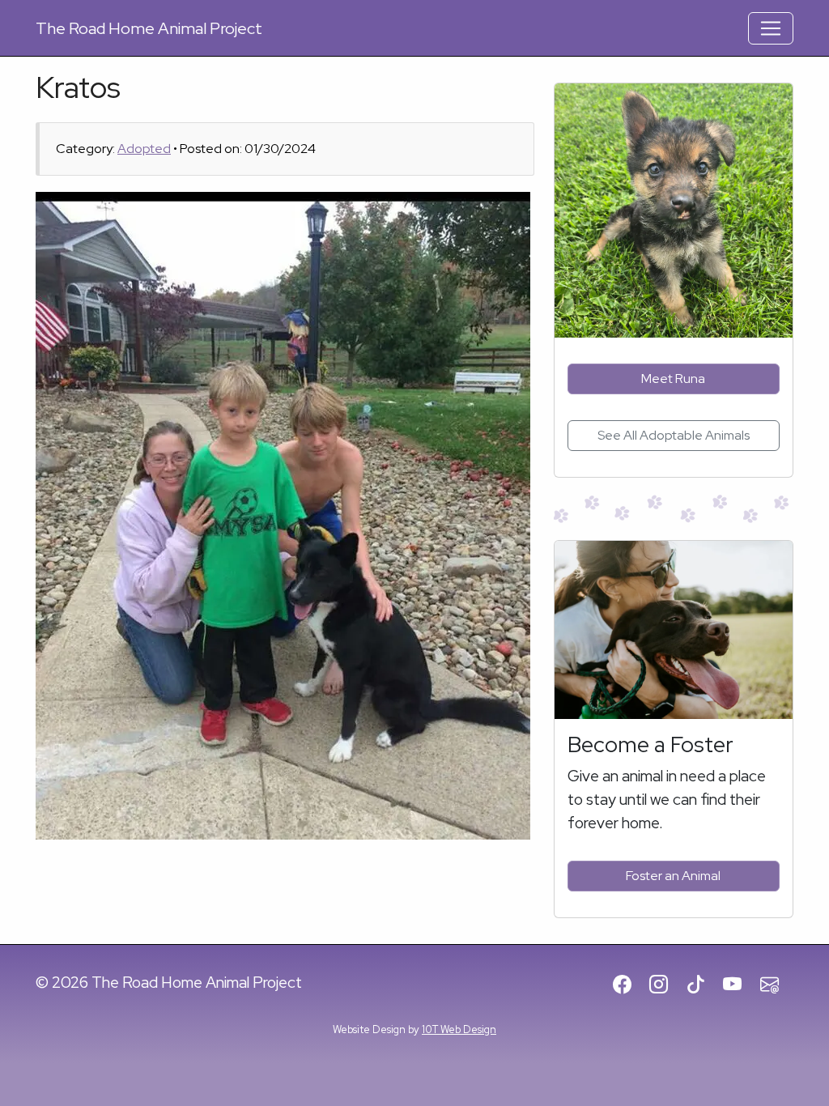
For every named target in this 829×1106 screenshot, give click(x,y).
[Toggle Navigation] (770, 28)
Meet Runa (673, 378)
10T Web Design (459, 1029)
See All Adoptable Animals (673, 435)
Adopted (144, 148)
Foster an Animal (673, 875)
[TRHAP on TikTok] (703, 985)
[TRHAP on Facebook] (629, 985)
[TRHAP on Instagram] (665, 985)
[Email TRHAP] (776, 985)
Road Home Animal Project (149, 28)
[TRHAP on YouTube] (739, 985)
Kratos (78, 87)
